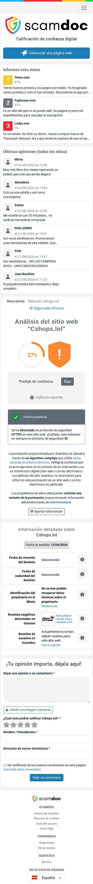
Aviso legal (46, 828)
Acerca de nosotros (46, 813)
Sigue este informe (49, 308)
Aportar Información (48, 511)
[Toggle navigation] (84, 7)
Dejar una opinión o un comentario (29, 673)
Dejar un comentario (47, 777)
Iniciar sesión (46, 848)
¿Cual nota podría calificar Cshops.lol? (31, 718)
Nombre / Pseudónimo (20, 732)
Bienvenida (16, 301)
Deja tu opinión (51, 645)
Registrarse (46, 842)
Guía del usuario (46, 823)
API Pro (46, 862)
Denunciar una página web (50, 53)
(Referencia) (50, 606)
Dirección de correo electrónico (26, 748)
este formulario (60, 502)
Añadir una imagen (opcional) (29, 710)
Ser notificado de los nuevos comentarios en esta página (44, 767)
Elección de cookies (46, 818)
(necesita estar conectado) (22, 769)
